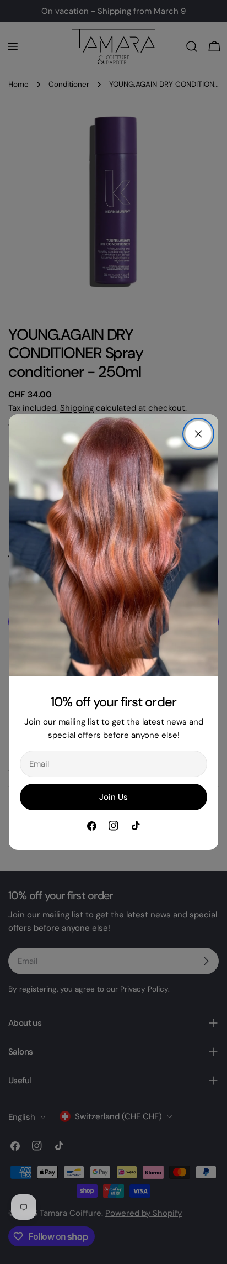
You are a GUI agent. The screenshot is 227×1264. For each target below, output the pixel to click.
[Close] (198, 434)
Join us (113, 797)
